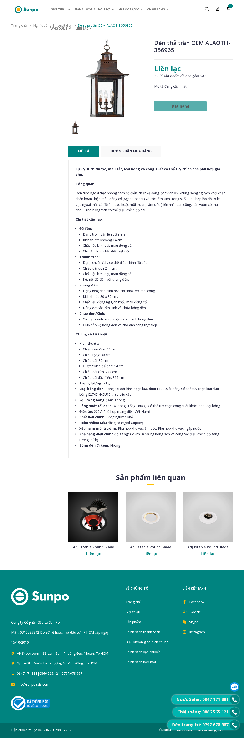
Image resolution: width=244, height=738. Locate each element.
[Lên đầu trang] (127, 675)
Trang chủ (133, 602)
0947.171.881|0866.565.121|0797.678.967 (49, 673)
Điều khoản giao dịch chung (147, 642)
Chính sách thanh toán (143, 632)
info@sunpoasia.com (33, 684)
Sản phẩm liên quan (150, 477)
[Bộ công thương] (30, 703)
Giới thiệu (59, 9)
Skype (193, 622)
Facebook (196, 602)
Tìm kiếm (165, 730)
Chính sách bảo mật (141, 662)
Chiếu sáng (156, 9)
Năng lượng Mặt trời (93, 9)
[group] (107, 78)
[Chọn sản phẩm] (93, 527)
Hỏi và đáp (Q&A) (210, 730)
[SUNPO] (48, 599)
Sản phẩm (133, 622)
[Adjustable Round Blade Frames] (93, 517)
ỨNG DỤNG (59, 28)
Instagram (197, 632)
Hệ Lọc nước (129, 9)
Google (195, 612)
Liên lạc (82, 28)
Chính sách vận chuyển (143, 652)
